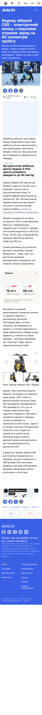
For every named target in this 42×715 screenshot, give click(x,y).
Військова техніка (8, 573)
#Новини (16, 507)
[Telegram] (20, 532)
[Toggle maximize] (36, 353)
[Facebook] (4, 532)
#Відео (26, 507)
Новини (4, 564)
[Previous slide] (6, 362)
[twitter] (16, 91)
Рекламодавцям (27, 569)
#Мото (6, 507)
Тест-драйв (6, 569)
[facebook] (10, 91)
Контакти (24, 582)
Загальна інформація (29, 564)
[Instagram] (26, 532)
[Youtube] (15, 532)
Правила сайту (26, 573)
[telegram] (5, 91)
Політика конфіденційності (27, 587)
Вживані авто (7, 577)
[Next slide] (36, 362)
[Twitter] (9, 532)
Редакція (24, 577)
